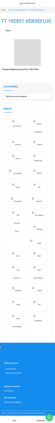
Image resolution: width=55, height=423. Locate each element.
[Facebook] (17, 356)
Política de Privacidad (13, 373)
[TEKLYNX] (17, 291)
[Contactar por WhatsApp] (49, 417)
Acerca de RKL (10, 369)
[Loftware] (38, 230)
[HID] (38, 188)
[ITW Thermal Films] (17, 223)
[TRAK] (17, 305)
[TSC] (38, 305)
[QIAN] (38, 243)
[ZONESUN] (38, 319)
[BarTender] (17, 125)
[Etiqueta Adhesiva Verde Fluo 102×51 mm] (27, 52)
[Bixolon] (17, 145)
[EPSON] (38, 174)
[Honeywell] (17, 202)
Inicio (14, 421)
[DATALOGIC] (38, 159)
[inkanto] (38, 202)
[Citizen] (17, 159)
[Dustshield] (17, 173)
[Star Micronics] (17, 274)
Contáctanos (40, 421)
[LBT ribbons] (38, 216)
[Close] (52, 80)
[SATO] (38, 257)
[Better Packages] (38, 127)
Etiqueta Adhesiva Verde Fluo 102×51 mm (20, 69)
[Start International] (38, 274)
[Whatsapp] (21, 356)
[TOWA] (38, 291)
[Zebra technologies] (17, 322)
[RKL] (17, 257)
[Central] (38, 145)
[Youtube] (14, 356)
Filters (8, 31)
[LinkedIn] (11, 356)
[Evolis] (17, 188)
